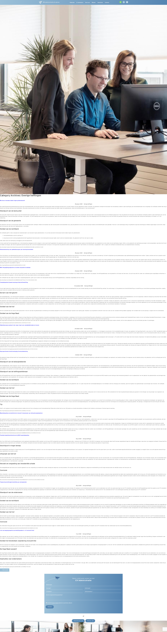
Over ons (87, 2)
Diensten (72, 2)
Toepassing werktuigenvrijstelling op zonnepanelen (13, 482)
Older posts (4, 570)
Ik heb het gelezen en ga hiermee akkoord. (59, 603)
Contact (107, 2)
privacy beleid (55, 603)
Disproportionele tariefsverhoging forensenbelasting (14, 351)
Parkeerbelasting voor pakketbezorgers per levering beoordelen (16, 249)
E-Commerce (79, 2)
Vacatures (100, 2)
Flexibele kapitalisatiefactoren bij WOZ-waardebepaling (14, 435)
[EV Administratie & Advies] (40, 2)
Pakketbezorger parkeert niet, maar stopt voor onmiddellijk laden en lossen (19, 325)
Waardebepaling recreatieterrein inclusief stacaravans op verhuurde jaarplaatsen (21, 413)
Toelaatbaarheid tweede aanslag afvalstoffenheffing (14, 282)
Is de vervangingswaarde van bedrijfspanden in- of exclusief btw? (17, 530)
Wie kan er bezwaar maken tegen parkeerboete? (12, 200)
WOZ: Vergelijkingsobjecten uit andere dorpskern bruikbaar (15, 267)
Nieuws (94, 2)
